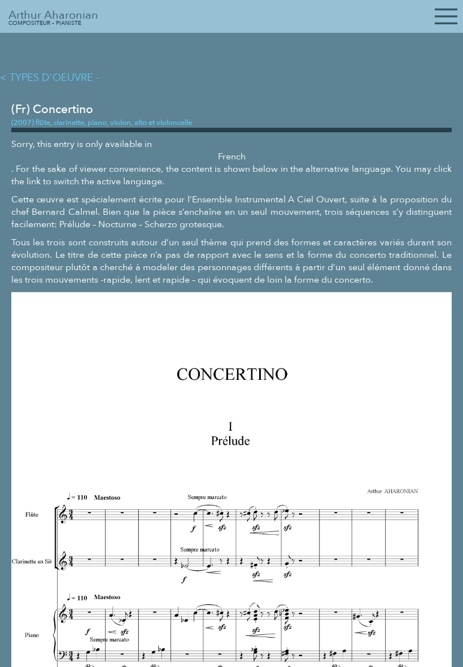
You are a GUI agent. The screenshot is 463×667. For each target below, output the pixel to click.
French (232, 156)
